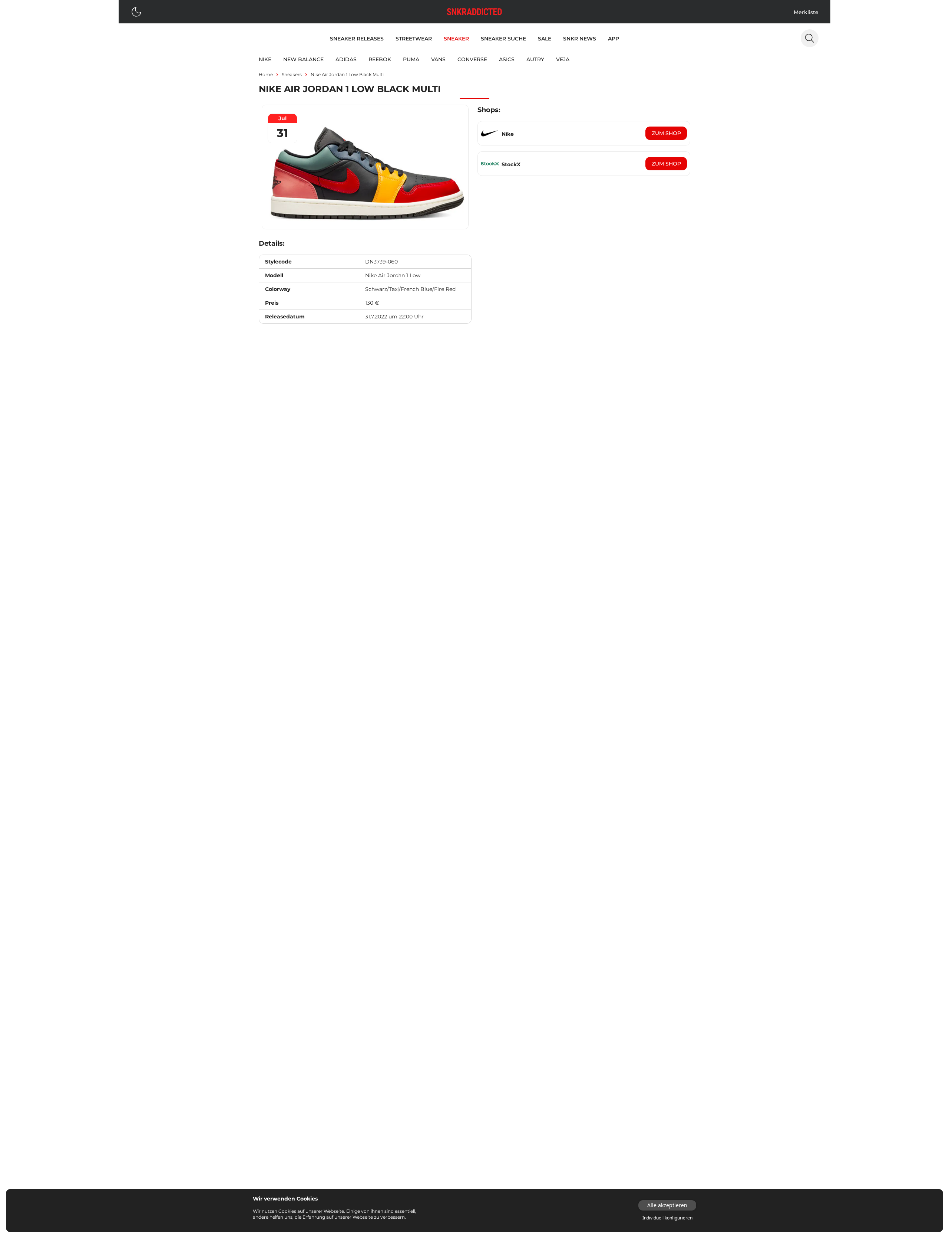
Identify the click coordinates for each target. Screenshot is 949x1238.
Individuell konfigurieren (667, 1218)
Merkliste (806, 12)
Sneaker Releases (357, 38)
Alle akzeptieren (667, 1205)
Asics (507, 59)
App (613, 38)
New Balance (303, 59)
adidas (346, 59)
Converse (472, 59)
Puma (411, 59)
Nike (265, 59)
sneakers (292, 74)
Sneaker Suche (503, 38)
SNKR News (579, 38)
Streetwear (414, 38)
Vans (438, 59)
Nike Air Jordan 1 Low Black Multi (347, 74)
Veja (562, 59)
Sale (544, 38)
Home (266, 74)
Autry (535, 59)
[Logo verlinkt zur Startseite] (474, 11)
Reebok (379, 59)
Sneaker (456, 38)
